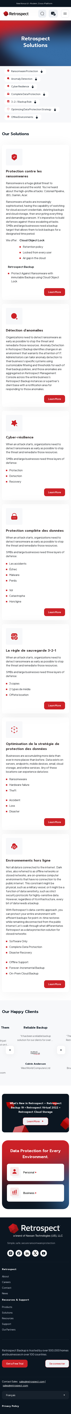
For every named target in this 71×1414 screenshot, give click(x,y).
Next (61, 1050)
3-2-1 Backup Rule (21, 101)
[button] (53, 13)
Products (7, 1306)
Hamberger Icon (65, 14)
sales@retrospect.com (32, 1381)
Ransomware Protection (24, 71)
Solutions (7, 1312)
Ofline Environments (22, 116)
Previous (10, 1050)
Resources (8, 1318)
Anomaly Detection (21, 78)
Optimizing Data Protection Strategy (31, 109)
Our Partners (9, 1329)
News (5, 1293)
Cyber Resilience (20, 86)
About (5, 1276)
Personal (28, 1172)
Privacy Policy (10, 1406)
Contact (6, 1287)
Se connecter (57, 1363)
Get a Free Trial (14, 1363)
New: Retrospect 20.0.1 (34, 3)
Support (6, 1323)
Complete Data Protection (25, 93)
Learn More (54, 291)
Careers (6, 1281)
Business (28, 1193)
